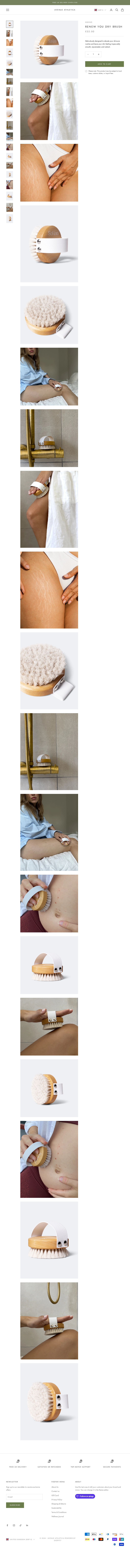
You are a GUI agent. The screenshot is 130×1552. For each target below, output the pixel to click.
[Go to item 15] (9, 165)
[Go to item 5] (9, 63)
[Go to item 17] (9, 184)
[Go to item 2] (9, 33)
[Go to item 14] (9, 156)
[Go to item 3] (9, 42)
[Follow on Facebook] (7, 1525)
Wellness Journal (58, 1516)
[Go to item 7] (9, 81)
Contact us (55, 1491)
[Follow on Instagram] (14, 1525)
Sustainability (56, 1508)
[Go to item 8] (9, 91)
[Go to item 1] (9, 24)
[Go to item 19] (9, 207)
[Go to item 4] (9, 52)
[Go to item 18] (9, 196)
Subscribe (15, 1505)
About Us (55, 1487)
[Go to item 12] (9, 136)
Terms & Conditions (59, 1512)
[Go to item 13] (9, 147)
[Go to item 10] (9, 114)
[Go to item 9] (9, 103)
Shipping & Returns (59, 1503)
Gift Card (55, 1495)
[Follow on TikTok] (20, 1525)
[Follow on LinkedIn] (27, 1525)
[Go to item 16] (9, 174)
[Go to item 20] (9, 218)
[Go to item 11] (9, 125)
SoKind (88, 22)
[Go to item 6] (9, 72)
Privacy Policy (57, 1499)
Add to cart (104, 64)
